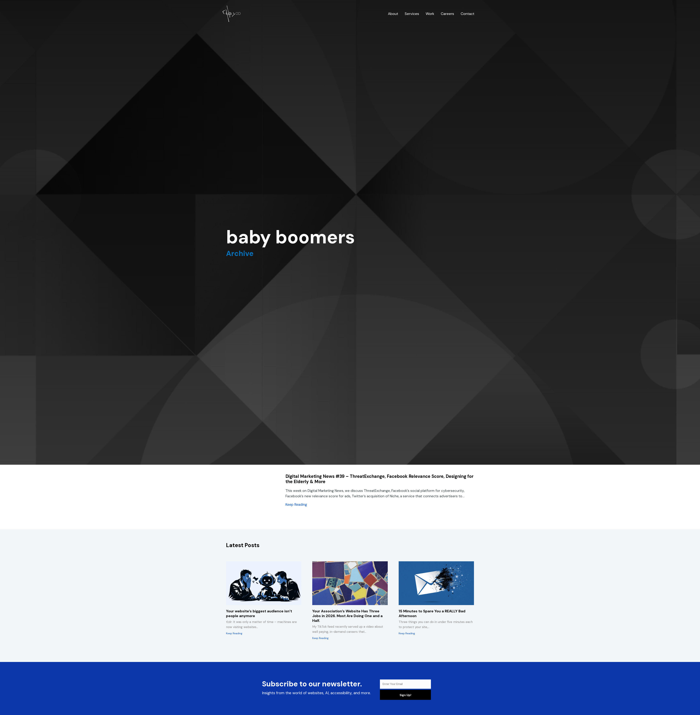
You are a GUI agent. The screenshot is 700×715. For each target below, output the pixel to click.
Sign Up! (405, 695)
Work (430, 13)
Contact (467, 13)
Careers (447, 13)
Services (412, 13)
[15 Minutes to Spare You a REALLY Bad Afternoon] (436, 583)
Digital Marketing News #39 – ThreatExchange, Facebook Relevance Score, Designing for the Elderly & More (379, 478)
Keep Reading (296, 504)
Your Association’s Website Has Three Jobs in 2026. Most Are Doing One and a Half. (347, 616)
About (393, 13)
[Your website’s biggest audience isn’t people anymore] (263, 583)
